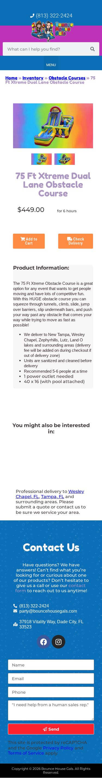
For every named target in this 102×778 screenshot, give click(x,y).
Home (11, 78)
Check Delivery (76, 241)
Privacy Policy (58, 748)
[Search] (92, 49)
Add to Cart (31, 241)
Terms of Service (26, 753)
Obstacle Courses (67, 78)
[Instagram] (58, 642)
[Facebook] (43, 642)
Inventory (33, 78)
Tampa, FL (52, 496)
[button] (51, 63)
